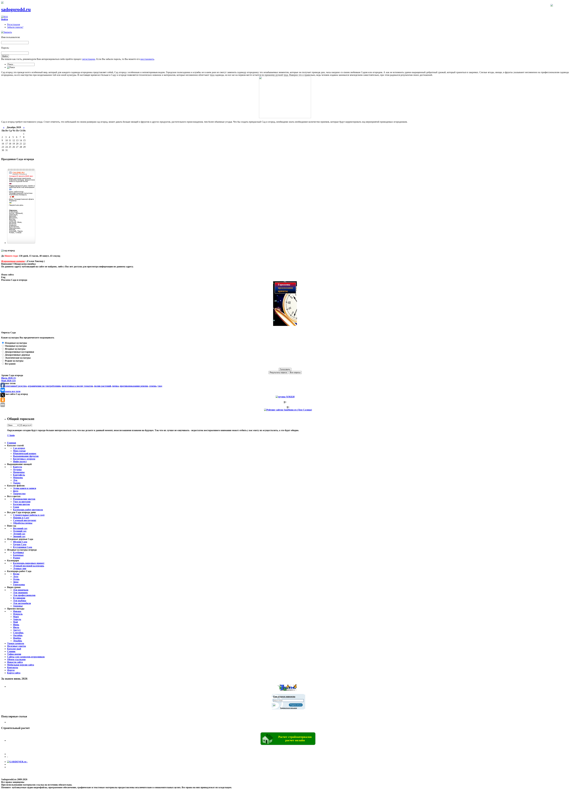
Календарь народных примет (28, 563)
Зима (15, 582)
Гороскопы (19, 584)
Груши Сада (19, 544)
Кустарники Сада (22, 547)
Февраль (18, 614)
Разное (16, 558)
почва (115, 386)
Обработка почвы (22, 523)
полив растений (102, 386)
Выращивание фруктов (26, 456)
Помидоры (19, 472)
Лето (15, 576)
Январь (17, 611)
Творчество (19, 493)
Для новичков (20, 590)
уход (159, 386)
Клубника (18, 552)
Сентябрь (18, 632)
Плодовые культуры (15, 343)
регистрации (88, 59)
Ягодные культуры (15, 349)
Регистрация (13, 24)
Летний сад (19, 533)
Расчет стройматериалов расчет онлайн (295, 738)
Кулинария (19, 598)
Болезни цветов (21, 504)
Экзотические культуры (17, 358)
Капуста (17, 467)
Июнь (16, 624)
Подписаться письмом (288, 708)
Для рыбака (19, 600)
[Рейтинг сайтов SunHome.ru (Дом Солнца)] (288, 410)
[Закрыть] (6, 32)
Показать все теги (10, 391)
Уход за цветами (21, 501)
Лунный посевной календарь (28, 566)
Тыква (16, 483)
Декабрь (17, 640)
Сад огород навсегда (284, 696)
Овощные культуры (15, 346)
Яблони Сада (20, 541)
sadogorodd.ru (16, 9)
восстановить (147, 59)
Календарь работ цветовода (28, 509)
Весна (16, 574)
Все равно (10, 363)
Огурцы (17, 469)
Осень (16, 579)
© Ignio (11, 435)
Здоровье (18, 606)
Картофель (19, 475)
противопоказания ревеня (134, 386)
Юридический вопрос (24, 453)
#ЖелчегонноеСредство (14, 386)
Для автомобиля (22, 603)
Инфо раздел (20, 461)
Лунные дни (19, 568)
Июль (16, 627)
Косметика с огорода (24, 459)
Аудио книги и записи (24, 488)
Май (15, 622)
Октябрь (17, 635)
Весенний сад (20, 528)
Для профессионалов (24, 595)
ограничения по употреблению (44, 386)
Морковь (18, 477)
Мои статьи (19, 451)
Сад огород (19, 448)
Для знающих (20, 592)
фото (15, 491)
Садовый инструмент (24, 520)
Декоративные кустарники (19, 352)
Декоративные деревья (17, 355)
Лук (15, 480)
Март (16, 616)
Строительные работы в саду (29, 515)
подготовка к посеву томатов (77, 386)
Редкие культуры (13, 360)
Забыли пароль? (15, 27)
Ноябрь (17, 638)
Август (17, 630)
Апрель (17, 619)
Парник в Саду (21, 517)
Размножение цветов (24, 499)
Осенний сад (19, 531)
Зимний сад (19, 536)
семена (152, 386)
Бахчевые (18, 555)
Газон (16, 507)
